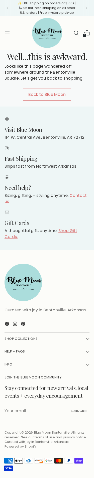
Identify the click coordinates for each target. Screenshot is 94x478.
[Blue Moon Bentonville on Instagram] (16, 324)
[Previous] (7, 8)
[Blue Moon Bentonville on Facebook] (8, 324)
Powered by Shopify (21, 446)
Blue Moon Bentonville (52, 432)
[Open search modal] (76, 33)
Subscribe (80, 411)
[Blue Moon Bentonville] (47, 33)
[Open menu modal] (7, 33)
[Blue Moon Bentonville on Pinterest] (24, 324)
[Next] (86, 8)
